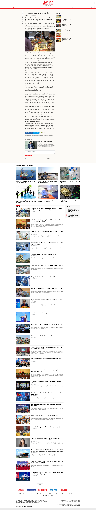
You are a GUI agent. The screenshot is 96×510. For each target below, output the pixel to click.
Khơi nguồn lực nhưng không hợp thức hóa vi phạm (70, 182)
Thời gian (48, 158)
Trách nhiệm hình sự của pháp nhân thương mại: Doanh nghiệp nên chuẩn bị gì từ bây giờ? (26, 201)
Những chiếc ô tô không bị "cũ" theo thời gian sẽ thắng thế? (46, 324)
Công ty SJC (46, 135)
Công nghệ (76, 7)
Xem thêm (39, 484)
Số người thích (52, 158)
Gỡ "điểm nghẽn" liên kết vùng (39, 313)
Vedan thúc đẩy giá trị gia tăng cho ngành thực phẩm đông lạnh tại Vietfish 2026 (46, 359)
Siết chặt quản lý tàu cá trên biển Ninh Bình (42, 335)
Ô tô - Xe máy (81, 7)
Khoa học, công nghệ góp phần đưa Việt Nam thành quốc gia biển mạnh (46, 300)
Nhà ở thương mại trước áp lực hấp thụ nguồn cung (44, 254)
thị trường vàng (29, 135)
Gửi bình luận (28, 155)
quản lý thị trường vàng (35, 135)
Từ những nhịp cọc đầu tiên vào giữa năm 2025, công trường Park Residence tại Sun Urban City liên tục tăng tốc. (47, 466)
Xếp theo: (44, 158)
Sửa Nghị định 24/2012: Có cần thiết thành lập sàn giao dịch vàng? (66, 30)
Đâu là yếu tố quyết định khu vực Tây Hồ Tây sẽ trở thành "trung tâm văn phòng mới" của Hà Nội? (45, 439)
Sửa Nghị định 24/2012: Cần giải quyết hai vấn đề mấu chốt (66, 39)
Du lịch (65, 7)
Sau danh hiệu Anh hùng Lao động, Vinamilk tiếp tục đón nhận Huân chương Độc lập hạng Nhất (47, 473)
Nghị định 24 (50, 135)
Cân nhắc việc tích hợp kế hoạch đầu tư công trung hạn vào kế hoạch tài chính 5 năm (47, 370)
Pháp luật (36, 7)
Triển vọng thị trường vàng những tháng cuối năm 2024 (45, 142)
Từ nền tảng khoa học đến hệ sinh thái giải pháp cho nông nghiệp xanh (46, 382)
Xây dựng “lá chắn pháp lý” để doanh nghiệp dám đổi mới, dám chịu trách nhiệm (47, 243)
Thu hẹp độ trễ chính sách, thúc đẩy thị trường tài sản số (69, 200)
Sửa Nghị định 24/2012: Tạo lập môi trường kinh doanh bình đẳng (66, 34)
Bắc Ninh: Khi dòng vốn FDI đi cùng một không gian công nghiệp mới (46, 405)
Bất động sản (46, 7)
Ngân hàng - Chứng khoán (58, 7)
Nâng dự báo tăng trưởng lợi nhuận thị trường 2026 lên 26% (46, 288)
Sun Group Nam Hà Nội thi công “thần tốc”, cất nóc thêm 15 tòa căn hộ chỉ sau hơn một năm (47, 462)
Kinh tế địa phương (70, 7)
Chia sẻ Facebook (29, 132)
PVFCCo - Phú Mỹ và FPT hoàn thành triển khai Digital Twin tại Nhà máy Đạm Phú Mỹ (46, 348)
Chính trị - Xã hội (17, 7)
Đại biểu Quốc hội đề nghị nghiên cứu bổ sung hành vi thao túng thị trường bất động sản (46, 220)
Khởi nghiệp (41, 7)
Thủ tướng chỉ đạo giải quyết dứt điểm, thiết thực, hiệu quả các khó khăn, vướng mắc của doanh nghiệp (47, 209)
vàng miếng (41, 135)
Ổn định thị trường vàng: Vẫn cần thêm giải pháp (66, 20)
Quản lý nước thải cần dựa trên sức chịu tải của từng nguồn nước (47, 182)
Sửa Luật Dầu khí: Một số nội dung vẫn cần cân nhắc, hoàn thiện (25, 182)
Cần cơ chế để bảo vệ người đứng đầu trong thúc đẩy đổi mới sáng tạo (47, 200)
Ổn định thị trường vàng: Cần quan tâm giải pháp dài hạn (66, 15)
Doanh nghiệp (26, 7)
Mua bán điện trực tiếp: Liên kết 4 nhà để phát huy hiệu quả (47, 427)
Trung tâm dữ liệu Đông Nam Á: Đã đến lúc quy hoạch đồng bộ (47, 265)
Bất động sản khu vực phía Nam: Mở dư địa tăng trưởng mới (46, 415)
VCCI (22, 7)
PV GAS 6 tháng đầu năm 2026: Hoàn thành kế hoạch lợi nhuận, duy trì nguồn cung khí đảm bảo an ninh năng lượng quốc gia (47, 450)
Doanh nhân (31, 7)
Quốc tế (51, 7)
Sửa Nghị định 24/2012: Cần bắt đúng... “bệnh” (66, 25)
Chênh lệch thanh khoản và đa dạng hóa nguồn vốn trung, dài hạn (47, 232)
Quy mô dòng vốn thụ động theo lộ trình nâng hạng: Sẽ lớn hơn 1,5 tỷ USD (46, 393)
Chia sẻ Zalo (37, 132)
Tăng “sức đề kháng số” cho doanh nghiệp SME (43, 277)
